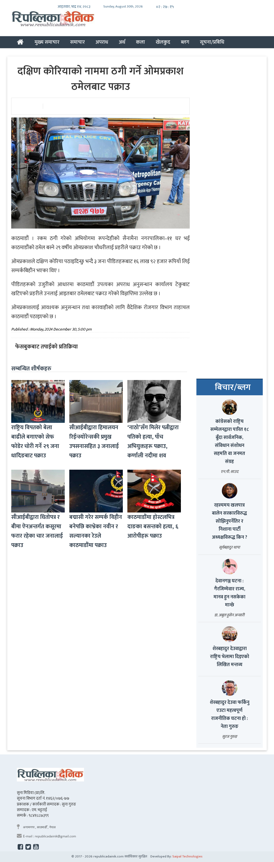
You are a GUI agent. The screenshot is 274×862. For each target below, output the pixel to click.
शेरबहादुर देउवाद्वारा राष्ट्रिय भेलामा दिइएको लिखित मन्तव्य (229, 657)
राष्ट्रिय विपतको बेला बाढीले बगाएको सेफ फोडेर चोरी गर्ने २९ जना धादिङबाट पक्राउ (35, 441)
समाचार (77, 42)
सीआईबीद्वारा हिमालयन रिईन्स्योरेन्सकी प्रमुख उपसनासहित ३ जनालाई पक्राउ (94, 441)
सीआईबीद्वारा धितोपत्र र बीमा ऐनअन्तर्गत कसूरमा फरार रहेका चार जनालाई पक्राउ (37, 531)
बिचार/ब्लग (233, 387)
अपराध (102, 42)
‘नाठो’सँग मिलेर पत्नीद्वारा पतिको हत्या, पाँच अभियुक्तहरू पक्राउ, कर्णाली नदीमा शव (153, 441)
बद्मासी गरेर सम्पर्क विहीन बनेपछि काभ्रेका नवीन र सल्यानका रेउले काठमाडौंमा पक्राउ (95, 531)
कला (140, 42)
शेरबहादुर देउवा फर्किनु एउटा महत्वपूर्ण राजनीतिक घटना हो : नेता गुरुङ (229, 714)
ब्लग (185, 42)
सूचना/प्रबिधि (212, 42)
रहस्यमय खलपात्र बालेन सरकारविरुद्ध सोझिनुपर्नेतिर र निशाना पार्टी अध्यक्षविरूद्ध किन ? (229, 521)
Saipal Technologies (187, 856)
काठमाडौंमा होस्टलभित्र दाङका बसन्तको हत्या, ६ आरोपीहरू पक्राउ (152, 526)
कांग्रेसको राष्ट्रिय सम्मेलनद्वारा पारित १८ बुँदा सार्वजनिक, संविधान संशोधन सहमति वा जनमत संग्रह (229, 441)
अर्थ (122, 42)
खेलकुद (163, 42)
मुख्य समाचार (47, 42)
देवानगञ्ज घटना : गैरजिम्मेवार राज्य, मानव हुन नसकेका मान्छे (229, 593)
